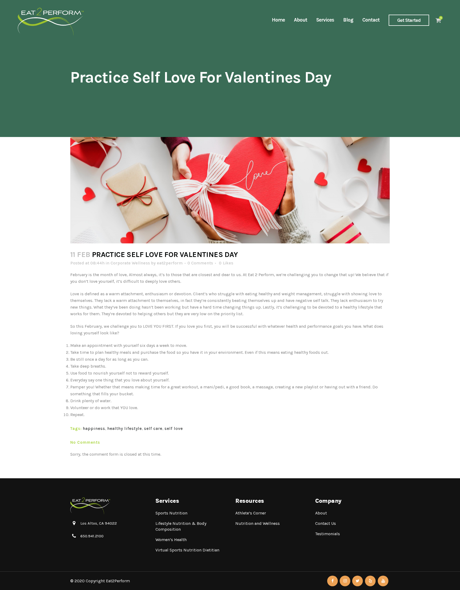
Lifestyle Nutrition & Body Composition (180, 526)
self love (174, 428)
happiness (94, 428)
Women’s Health (171, 539)
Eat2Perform (118, 580)
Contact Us (325, 523)
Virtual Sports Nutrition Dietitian (187, 549)
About (321, 513)
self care (153, 428)
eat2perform (170, 262)
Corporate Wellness (130, 262)
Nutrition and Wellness (257, 523)
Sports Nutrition (171, 513)
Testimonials (327, 533)
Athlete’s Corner (250, 513)
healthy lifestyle (124, 428)
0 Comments (200, 262)
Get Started (409, 20)
